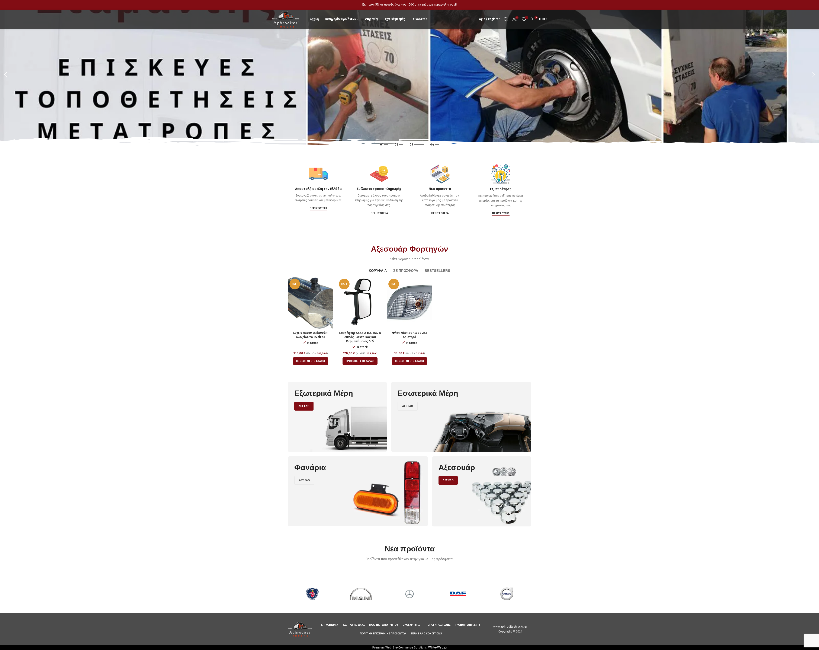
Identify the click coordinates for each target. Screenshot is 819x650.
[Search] (506, 19)
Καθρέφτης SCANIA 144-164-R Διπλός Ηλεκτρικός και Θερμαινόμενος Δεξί (360, 337)
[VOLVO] (506, 594)
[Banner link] (337, 417)
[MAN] (361, 594)
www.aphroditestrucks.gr (510, 626)
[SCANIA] (312, 594)
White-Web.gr (437, 647)
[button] (310, 361)
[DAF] (458, 594)
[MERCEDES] (409, 594)
